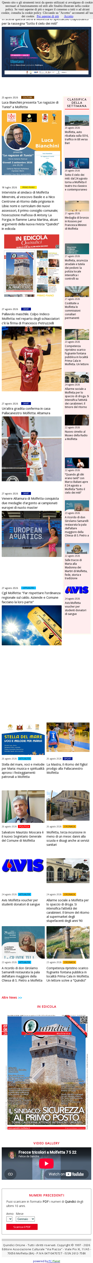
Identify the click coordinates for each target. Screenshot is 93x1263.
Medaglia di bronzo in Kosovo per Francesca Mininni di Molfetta (77, 223)
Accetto (68, 16)
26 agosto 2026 (9, 758)
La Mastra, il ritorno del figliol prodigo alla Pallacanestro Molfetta (66, 768)
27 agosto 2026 (10, 309)
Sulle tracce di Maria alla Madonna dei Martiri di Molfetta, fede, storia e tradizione (76, 569)
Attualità (28, 588)
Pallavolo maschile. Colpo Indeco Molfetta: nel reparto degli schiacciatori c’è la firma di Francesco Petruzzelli (30, 318)
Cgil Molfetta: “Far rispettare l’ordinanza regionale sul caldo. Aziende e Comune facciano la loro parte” (31, 597)
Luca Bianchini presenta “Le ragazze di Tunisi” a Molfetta (30, 104)
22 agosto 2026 (72, 427)
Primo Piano (28, 187)
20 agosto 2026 (72, 127)
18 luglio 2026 (9, 187)
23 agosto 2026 (72, 341)
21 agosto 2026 (72, 213)
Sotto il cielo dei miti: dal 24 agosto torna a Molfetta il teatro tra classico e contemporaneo (76, 182)
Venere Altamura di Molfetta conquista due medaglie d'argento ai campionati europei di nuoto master (30, 503)
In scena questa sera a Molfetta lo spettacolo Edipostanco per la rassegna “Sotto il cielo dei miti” (45, 21)
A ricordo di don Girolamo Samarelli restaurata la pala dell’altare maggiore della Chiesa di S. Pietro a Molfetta (77, 528)
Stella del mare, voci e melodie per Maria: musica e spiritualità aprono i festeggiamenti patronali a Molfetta (23, 770)
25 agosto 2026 (10, 97)
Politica (24, 826)
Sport (26, 309)
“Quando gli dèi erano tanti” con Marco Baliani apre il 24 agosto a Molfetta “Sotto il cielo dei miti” (76, 483)
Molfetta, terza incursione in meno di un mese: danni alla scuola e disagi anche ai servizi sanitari (67, 838)
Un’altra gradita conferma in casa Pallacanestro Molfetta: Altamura (26, 410)
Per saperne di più (48, 16)
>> (20, 997)
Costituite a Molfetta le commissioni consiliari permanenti (72, 311)
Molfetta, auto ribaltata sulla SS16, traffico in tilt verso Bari (76, 137)
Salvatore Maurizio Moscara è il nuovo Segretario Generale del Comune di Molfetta (23, 836)
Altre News (9, 997)
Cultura (27, 97)
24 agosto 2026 (72, 384)
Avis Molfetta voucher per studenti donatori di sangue (75, 608)
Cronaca (69, 826)
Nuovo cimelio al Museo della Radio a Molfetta (76, 435)
